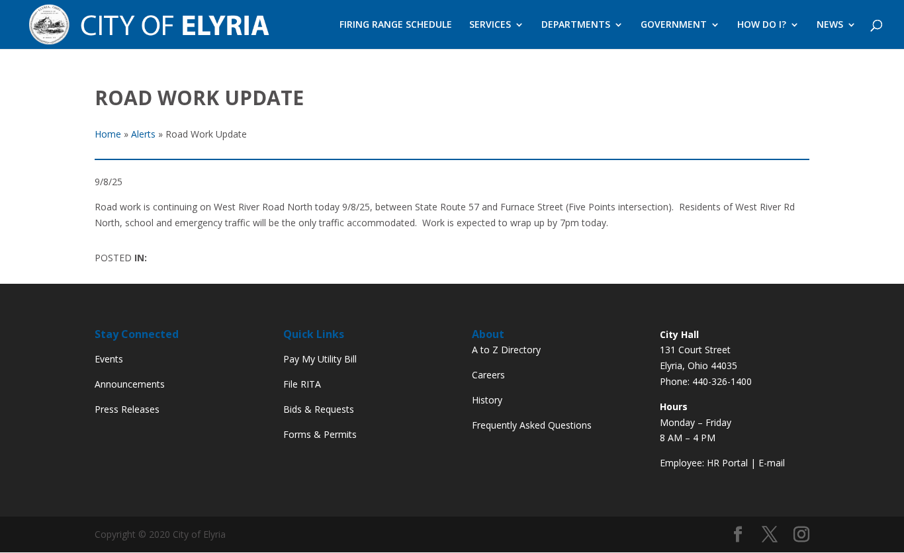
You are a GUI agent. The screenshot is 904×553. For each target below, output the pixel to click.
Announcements (130, 384)
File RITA (302, 384)
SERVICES (490, 25)
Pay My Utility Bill (320, 359)
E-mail (771, 462)
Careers (488, 374)
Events (109, 359)
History (487, 400)
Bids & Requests (318, 409)
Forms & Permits (320, 434)
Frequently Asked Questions (532, 425)
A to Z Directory (506, 349)
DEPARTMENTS (575, 25)
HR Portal (727, 462)
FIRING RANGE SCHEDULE (395, 25)
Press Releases (127, 409)
